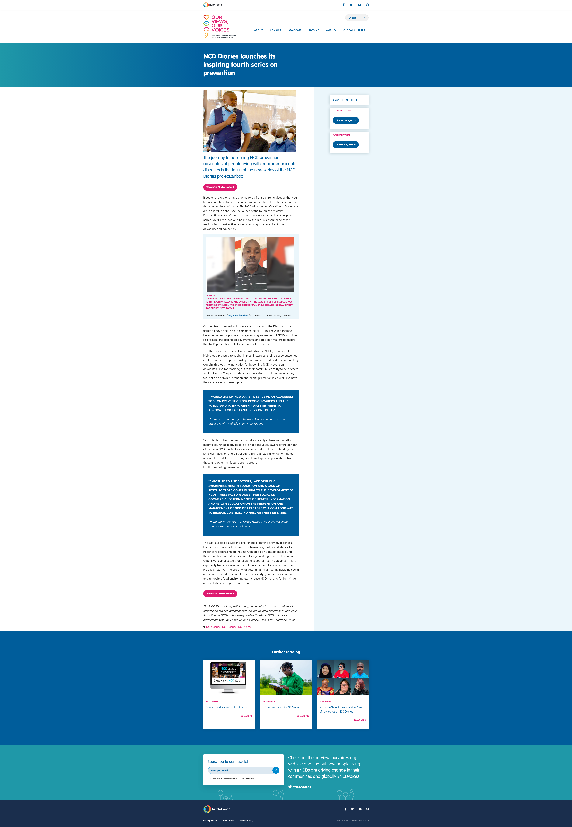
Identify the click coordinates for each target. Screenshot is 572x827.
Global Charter (354, 30)
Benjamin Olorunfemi (238, 315)
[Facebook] (344, 4)
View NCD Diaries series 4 (220, 187)
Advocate (294, 30)
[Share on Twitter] (348, 100)
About (258, 30)
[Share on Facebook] (343, 100)
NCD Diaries (213, 627)
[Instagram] (367, 4)
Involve (314, 30)
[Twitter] (351, 4)
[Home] (219, 26)
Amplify (331, 30)
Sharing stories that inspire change (226, 707)
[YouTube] (359, 4)
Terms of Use (228, 820)
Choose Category (345, 120)
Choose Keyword (344, 144)
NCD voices (244, 627)
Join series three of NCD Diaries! (282, 707)
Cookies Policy (246, 820)
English (352, 17)
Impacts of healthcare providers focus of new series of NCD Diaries (341, 709)
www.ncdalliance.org (360, 820)
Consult (275, 30)
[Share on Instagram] (353, 100)
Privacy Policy (210, 820)
